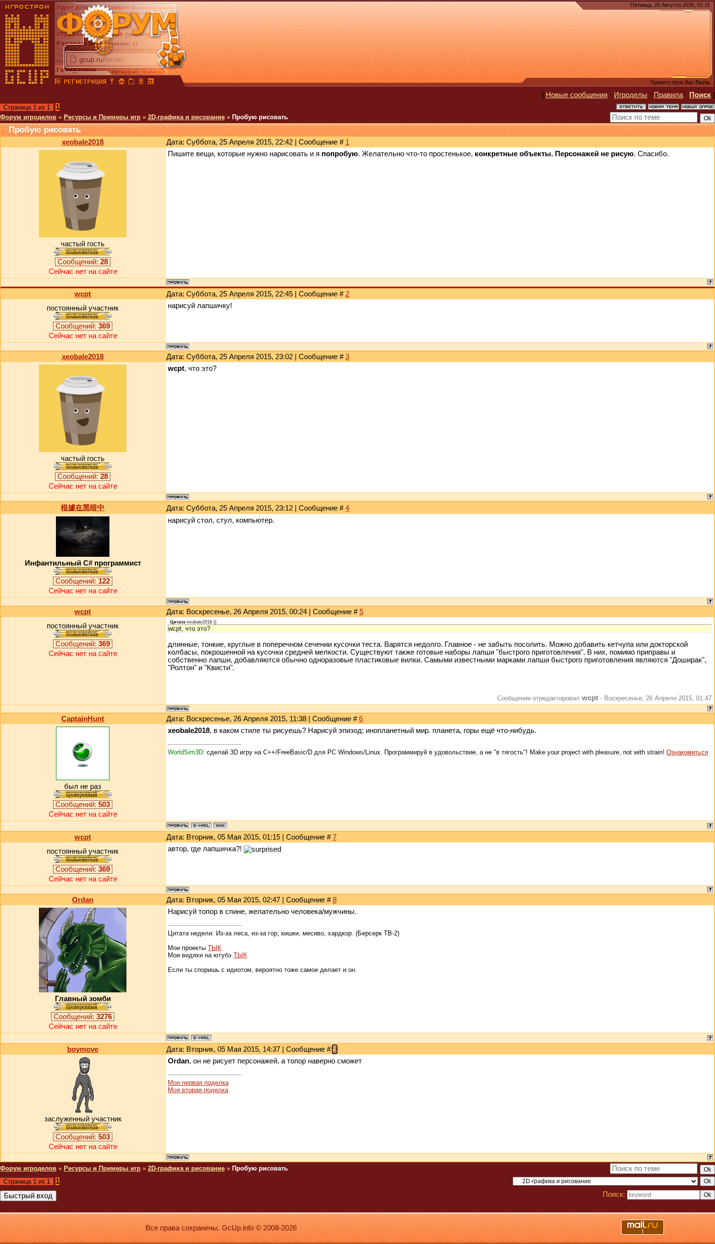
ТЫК (214, 947)
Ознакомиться (687, 752)
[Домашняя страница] (220, 825)
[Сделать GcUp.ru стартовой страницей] (121, 83)
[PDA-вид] (141, 83)
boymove (82, 1049)
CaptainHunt (82, 719)
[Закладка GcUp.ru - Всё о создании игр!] (131, 83)
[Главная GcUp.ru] (27, 83)
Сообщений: (82, 262)
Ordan (82, 900)
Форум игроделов (28, 117)
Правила (668, 95)
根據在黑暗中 (83, 508)
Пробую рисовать (260, 117)
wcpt (82, 294)
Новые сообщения (577, 95)
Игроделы (630, 95)
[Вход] (112, 83)
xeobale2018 (83, 142)
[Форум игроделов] (58, 83)
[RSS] (151, 83)
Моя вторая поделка (198, 1090)
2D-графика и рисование (186, 117)
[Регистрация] (85, 83)
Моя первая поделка (198, 1082)
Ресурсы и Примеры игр (102, 117)
